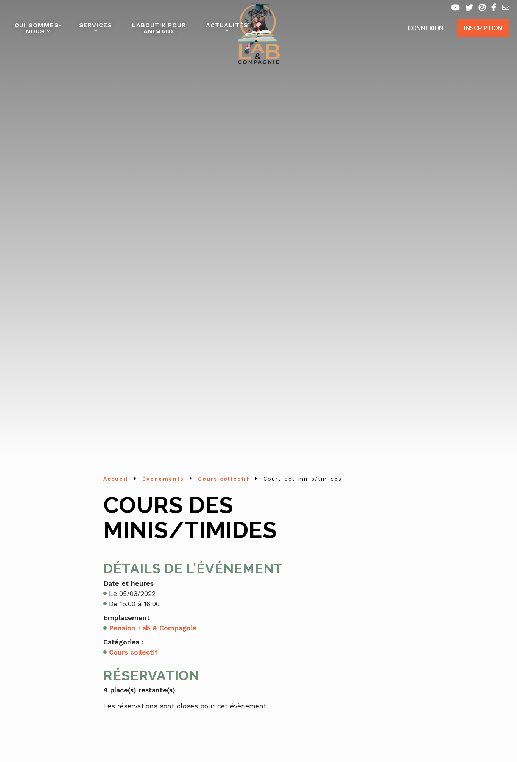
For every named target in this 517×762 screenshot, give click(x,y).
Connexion (426, 28)
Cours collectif (133, 652)
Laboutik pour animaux (159, 28)
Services (95, 25)
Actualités (227, 25)
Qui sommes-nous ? (38, 28)
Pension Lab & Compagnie (153, 628)
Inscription (483, 28)
